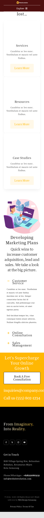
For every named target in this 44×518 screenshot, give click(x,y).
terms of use (28, 507)
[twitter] (12, 442)
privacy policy (16, 507)
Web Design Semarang (27, 500)
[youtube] (24, 442)
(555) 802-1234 (28, 398)
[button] (22, 281)
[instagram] (18, 442)
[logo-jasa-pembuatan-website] (22, 2)
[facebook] (6, 442)
